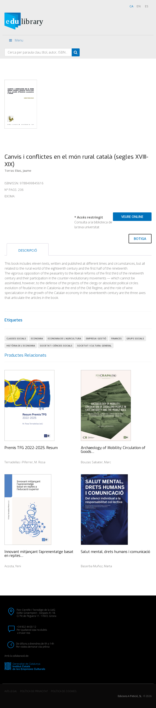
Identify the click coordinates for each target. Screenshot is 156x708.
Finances (116, 338)
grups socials (135, 338)
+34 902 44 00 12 (26, 626)
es (146, 6)
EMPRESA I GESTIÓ (96, 338)
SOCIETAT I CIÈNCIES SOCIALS (56, 345)
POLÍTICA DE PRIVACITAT (34, 691)
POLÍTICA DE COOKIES (63, 691)
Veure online (132, 216)
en (138, 6)
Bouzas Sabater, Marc (96, 462)
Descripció (27, 250)
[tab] (28, 249)
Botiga (140, 238)
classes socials (16, 338)
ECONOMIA (37, 338)
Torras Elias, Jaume (17, 170)
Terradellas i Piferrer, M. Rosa (24, 462)
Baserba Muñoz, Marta (96, 566)
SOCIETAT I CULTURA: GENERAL (94, 345)
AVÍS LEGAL (10, 691)
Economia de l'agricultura (64, 338)
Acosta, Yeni (12, 566)
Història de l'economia (20, 345)
